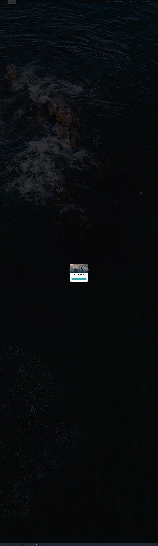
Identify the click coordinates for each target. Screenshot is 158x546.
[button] (86, 265)
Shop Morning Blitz (79, 279)
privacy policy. (46, 544)
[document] (79, 273)
